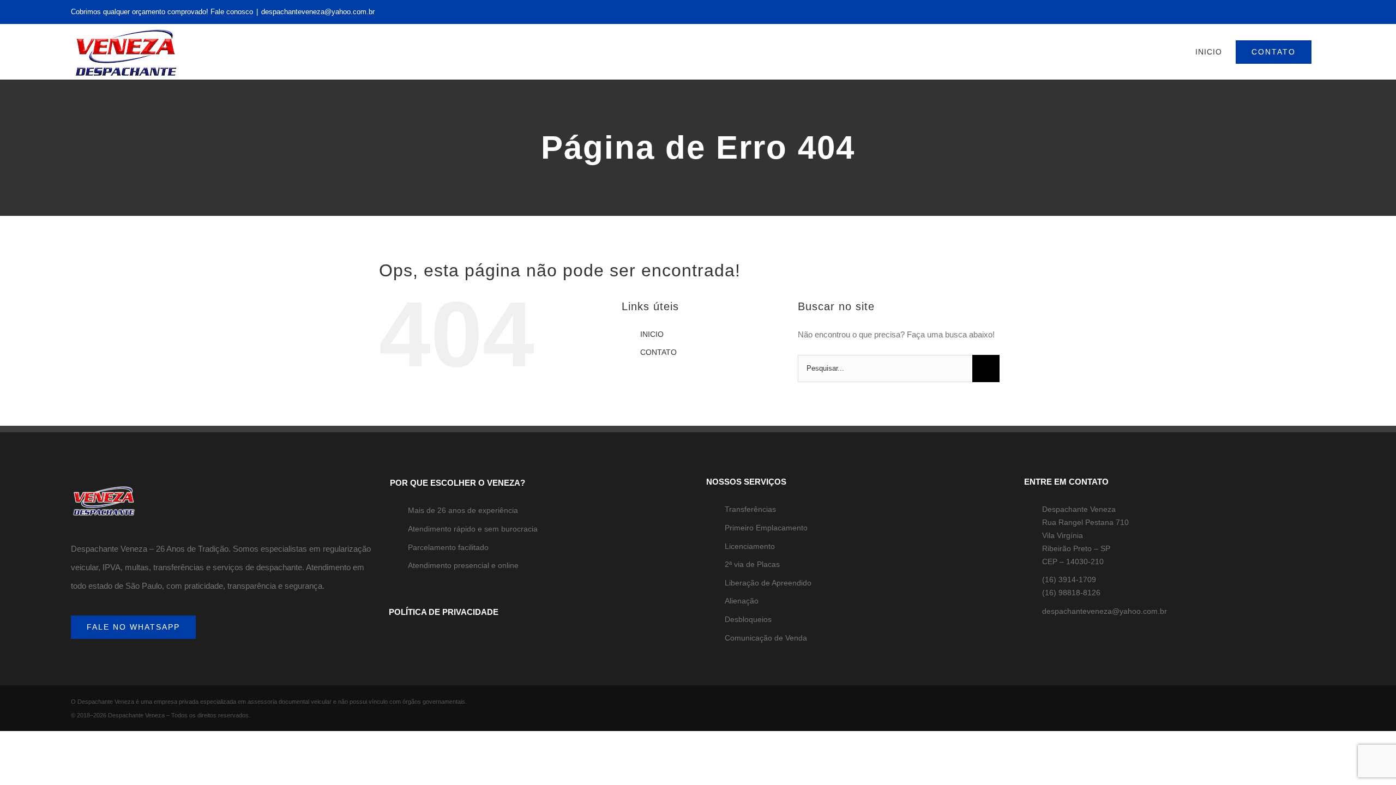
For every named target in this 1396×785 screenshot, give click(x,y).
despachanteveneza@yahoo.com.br (318, 12)
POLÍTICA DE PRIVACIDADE (443, 612)
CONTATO (658, 352)
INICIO (652, 334)
